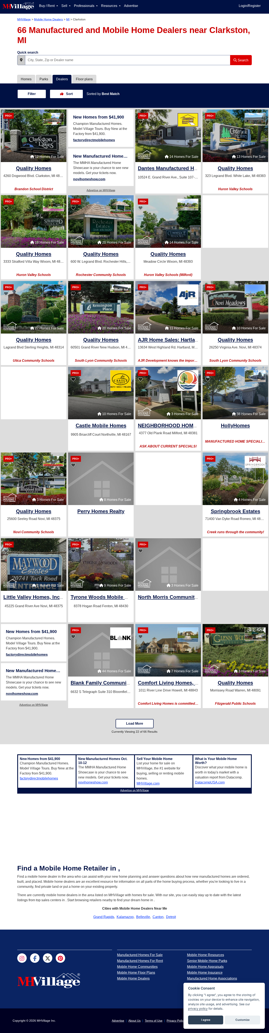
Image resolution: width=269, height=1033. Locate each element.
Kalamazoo (125, 917)
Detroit (171, 917)
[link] (33, 169)
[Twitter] (47, 958)
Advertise (131, 6)
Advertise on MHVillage (101, 190)
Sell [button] (64, 6)
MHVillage (24, 19)
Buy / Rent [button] (47, 6)
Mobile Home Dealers (48, 19)
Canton (158, 917)
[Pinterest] (60, 958)
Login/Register (250, 6)
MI (68, 19)
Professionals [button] (84, 6)
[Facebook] (35, 958)
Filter (32, 94)
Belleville (143, 917)
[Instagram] (22, 958)
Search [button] (242, 60)
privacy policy (198, 1008)
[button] (21, 60)
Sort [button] (69, 94)
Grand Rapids (103, 917)
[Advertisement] (235, 221)
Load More (134, 723)
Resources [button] (109, 6)
